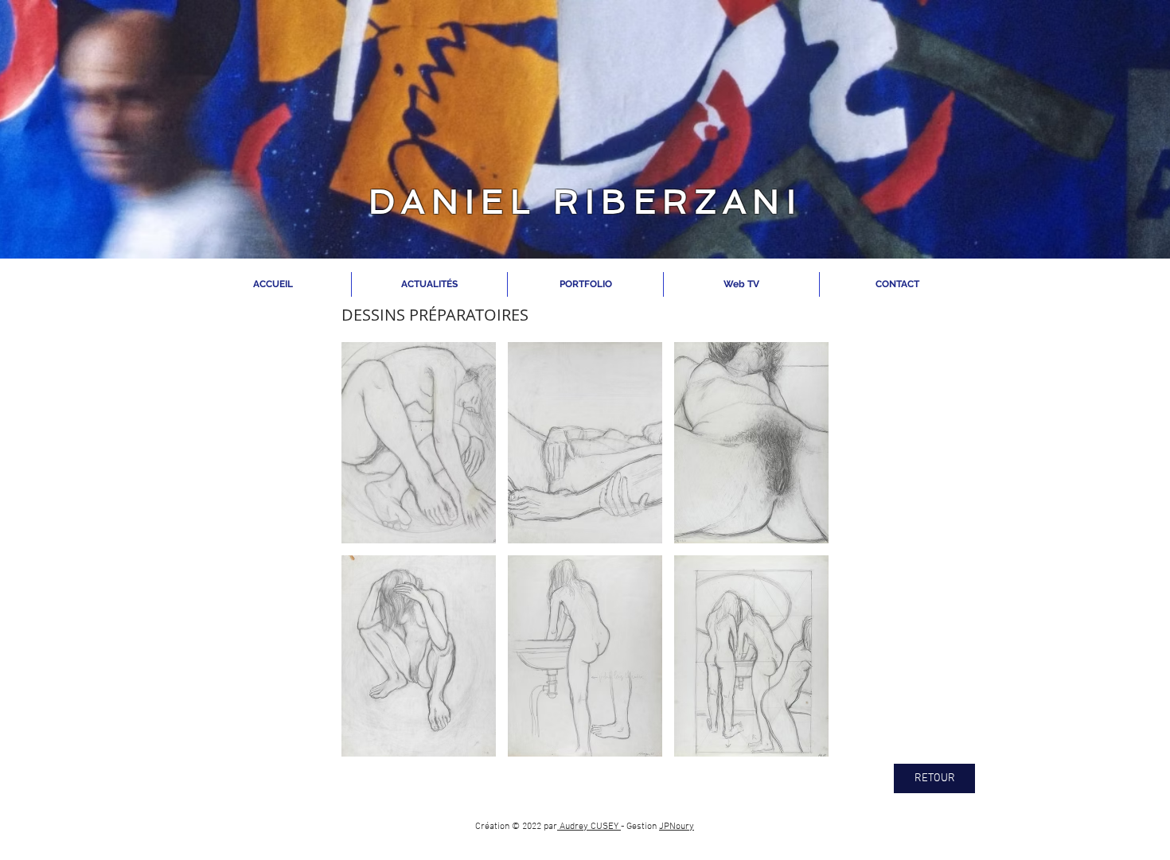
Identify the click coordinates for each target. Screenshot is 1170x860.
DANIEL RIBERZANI (585, 201)
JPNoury (676, 826)
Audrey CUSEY (589, 826)
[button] (418, 442)
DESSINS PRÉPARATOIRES (434, 314)
